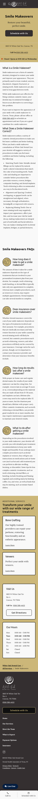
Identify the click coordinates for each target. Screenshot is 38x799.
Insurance (7, 745)
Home (5, 718)
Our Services (8, 724)
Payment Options (10, 740)
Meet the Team (9, 729)
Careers (13, 768)
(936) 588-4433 (22, 52)
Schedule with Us (19, 33)
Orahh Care (21, 768)
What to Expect (9, 734)
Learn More (10, 545)
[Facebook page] (4, 751)
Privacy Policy (7, 766)
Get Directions (19, 612)
